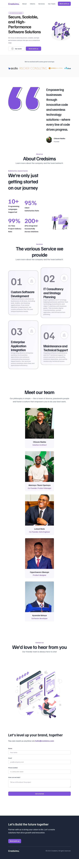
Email (10, 758)
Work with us (64, 4)
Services (41, 4)
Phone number (13, 768)
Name (10, 748)
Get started (39, 794)
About (24, 4)
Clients (32, 4)
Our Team (51, 4)
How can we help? (14, 777)
